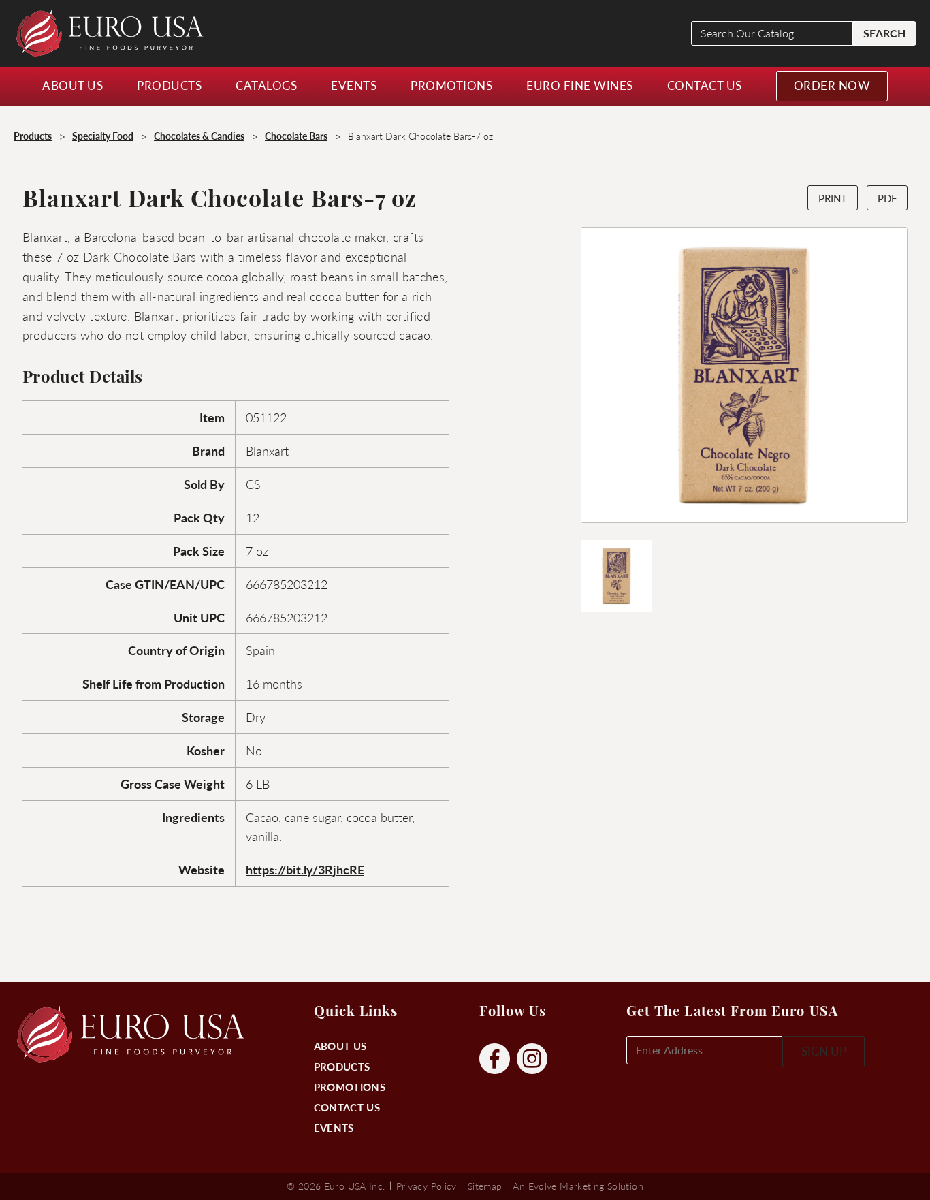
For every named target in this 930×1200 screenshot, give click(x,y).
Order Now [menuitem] (832, 85)
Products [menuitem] (169, 85)
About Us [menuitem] (72, 85)
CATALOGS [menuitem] (266, 85)
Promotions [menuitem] (451, 85)
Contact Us (347, 1107)
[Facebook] (494, 1059)
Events (334, 1127)
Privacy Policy (426, 1186)
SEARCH (884, 33)
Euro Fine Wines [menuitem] (579, 85)
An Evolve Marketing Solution (578, 1186)
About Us (340, 1046)
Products (342, 1066)
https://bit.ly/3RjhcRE (305, 869)
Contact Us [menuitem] (704, 85)
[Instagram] (532, 1059)
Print (832, 198)
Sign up (823, 1051)
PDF (887, 198)
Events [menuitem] (353, 85)
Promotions (349, 1086)
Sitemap (485, 1186)
